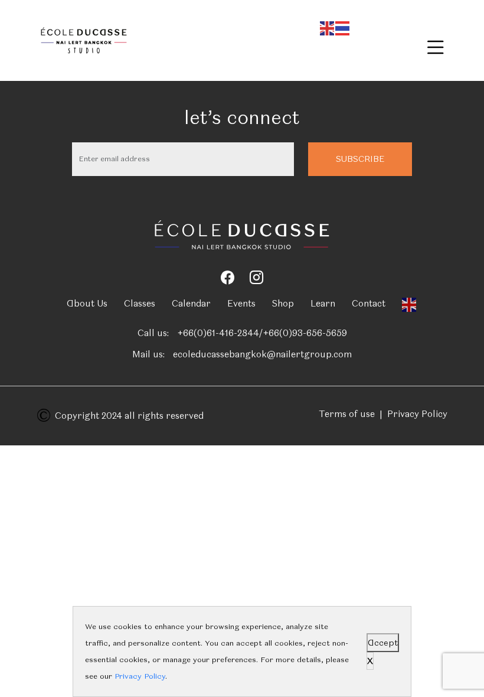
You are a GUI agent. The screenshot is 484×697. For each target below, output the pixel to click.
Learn (322, 304)
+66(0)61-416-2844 (218, 333)
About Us (87, 304)
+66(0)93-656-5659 (305, 333)
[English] (327, 26)
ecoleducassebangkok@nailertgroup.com (262, 354)
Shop (283, 304)
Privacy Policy (417, 414)
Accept (383, 642)
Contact (368, 304)
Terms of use (347, 414)
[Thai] (343, 26)
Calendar (191, 304)
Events (241, 304)
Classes (139, 304)
